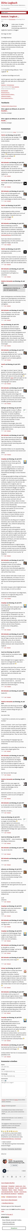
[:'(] (1, 1131)
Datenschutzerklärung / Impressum (11, 1138)
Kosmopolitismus (6, 235)
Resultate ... (4, 111)
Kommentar (4, 1078)
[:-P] (15, 1131)
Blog (3, 1197)
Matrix (10, 1190)
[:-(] (9, 1131)
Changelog (11, 1186)
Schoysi (3, 968)
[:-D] (13, 1131)
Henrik (3, 364)
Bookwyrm (20, 1193)
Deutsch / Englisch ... (10, 17)
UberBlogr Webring (7, 1203)
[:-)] (3, 1131)
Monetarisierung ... (5, 92)
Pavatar (16, 1099)
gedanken (3, 85)
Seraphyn (4, 459)
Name (3, 1064)
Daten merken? (7, 1142)
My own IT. (10, 1214)
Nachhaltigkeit (4, 90)
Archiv (20, 1197)
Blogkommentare (12, 1197)
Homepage (4, 1074)
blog (13, 86)
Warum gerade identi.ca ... (7, 98)
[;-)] (16, 1131)
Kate (12, 378)
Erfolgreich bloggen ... (6, 96)
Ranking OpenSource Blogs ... (8, 94)
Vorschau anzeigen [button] (6, 113)
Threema (20, 1190)
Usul (2, 324)
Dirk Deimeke (12, 19)
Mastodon (5, 1190)
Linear (14, 132)
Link (5, 158)
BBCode (3, 1105)
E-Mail (3, 1069)
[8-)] (11, 1131)
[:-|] (5, 1131)
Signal (15, 1190)
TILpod (17, 1188)
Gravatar (4, 1099)
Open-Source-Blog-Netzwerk (9, 1200)
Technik (16, 1192)
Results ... (4, 120)
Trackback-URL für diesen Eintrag (9, 106)
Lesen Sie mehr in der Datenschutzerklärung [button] (8, 1223)
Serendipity (23, 1188)
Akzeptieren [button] (14, 1228)
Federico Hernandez (7, 281)
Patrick (3, 135)
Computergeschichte (7, 1192)
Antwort (9, 158)
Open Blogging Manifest (8, 1183)
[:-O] (7, 1131)
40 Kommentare (10, 85)
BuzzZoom (11, 1188)
